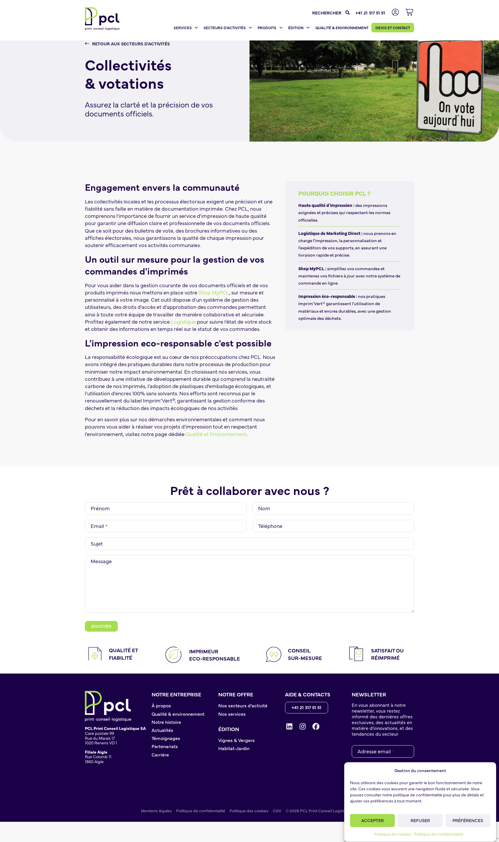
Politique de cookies (392, 834)
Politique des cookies (249, 810)
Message (101, 561)
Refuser (420, 820)
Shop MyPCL (213, 292)
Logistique (183, 321)
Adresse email (376, 751)
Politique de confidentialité (438, 834)
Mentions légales (156, 810)
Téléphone (270, 525)
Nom (264, 508)
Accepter (372, 820)
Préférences (468, 820)
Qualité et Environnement (216, 433)
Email (99, 525)
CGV (277, 810)
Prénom (100, 508)
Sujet (97, 543)
